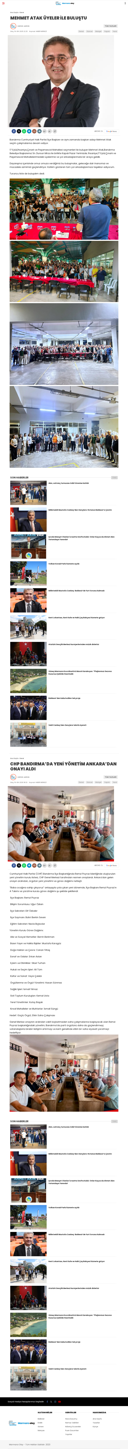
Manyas (41, 1430)
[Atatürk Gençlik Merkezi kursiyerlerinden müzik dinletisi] (28, 665)
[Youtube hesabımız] (59, 1401)
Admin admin (24, 26)
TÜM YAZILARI (110, 26)
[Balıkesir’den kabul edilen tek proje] (28, 719)
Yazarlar (96, 1422)
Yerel (115, 31)
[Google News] (111, 131)
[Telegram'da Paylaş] (29, 131)
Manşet (98, 31)
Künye (95, 1426)
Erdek (40, 1422)
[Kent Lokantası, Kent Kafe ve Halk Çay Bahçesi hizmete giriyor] (28, 639)
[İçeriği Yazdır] (39, 131)
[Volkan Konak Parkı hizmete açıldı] (28, 585)
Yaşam (107, 31)
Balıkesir (41, 1419)
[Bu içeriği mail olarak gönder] (34, 131)
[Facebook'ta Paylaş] (14, 131)
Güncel (89, 31)
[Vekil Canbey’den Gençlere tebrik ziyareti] (28, 746)
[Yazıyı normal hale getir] (55, 131)
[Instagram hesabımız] (55, 1401)
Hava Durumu (71, 1419)
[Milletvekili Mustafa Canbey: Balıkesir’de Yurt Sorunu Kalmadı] (28, 612)
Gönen (41, 1426)
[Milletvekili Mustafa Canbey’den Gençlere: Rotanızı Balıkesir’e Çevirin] (28, 531)
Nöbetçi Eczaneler (73, 1426)
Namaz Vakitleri (72, 1422)
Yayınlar (68, 1434)
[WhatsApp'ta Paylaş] (24, 131)
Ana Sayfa (97, 1419)
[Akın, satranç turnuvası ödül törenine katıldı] (28, 504)
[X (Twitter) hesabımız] (51, 1401)
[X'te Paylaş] (19, 131)
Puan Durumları (72, 1430)
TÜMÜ (114, 478)
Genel (81, 31)
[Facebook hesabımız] (47, 1401)
